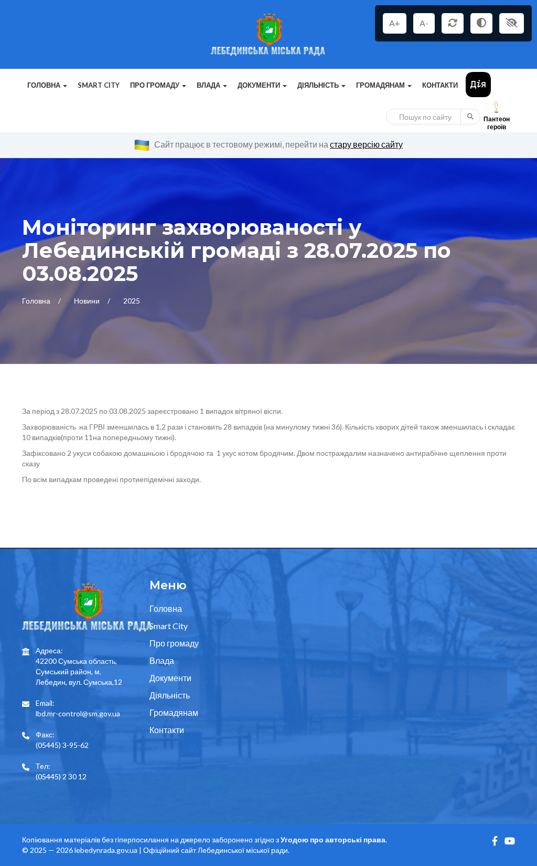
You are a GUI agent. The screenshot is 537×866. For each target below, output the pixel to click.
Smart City (99, 85)
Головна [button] (44, 85)
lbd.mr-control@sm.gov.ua (78, 713)
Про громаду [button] (155, 85)
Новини (87, 300)
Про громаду (174, 643)
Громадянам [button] (381, 85)
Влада (161, 660)
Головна (37, 300)
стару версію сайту (366, 144)
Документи (170, 678)
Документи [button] (260, 85)
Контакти (440, 85)
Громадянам (173, 712)
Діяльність (169, 695)
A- (424, 23)
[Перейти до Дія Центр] (478, 83)
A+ (394, 23)
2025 (131, 300)
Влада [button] (209, 85)
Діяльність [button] (318, 85)
